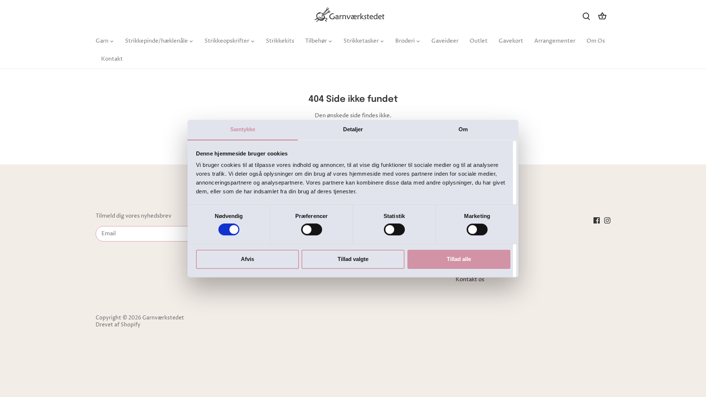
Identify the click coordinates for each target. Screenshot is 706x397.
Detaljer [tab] (353, 129)
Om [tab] (463, 129)
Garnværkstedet (163, 318)
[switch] (311, 230)
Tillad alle (459, 259)
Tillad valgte (353, 259)
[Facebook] (596, 220)
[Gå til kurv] (602, 16)
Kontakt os (470, 279)
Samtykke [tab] (243, 129)
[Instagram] (607, 220)
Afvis (247, 259)
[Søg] (586, 16)
